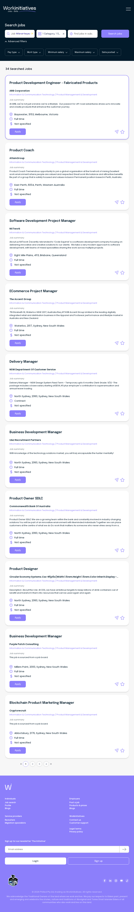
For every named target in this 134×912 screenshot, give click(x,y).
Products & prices (78, 805)
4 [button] (46, 764)
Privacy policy (76, 831)
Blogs (7, 808)
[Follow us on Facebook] (105, 881)
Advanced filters (17, 41)
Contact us (75, 819)
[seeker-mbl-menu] (128, 9)
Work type (32, 52)
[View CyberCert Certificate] (13, 881)
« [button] (21, 764)
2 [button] (32, 764)
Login (36, 861)
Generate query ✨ (24, 34)
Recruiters (10, 819)
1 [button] (25, 764)
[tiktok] (127, 881)
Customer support (78, 822)
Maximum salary (83, 52)
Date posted (108, 52)
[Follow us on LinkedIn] (110, 881)
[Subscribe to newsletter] (124, 849)
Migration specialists (15, 822)
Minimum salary (56, 52)
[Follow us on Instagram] (116, 881)
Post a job (74, 802)
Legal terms (75, 828)
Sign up (98, 861)
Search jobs (115, 34)
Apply (18, 132)
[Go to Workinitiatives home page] (8, 787)
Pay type (12, 52)
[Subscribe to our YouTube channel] (122, 881)
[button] (116, 132)
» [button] (50, 764)
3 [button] (39, 764)
